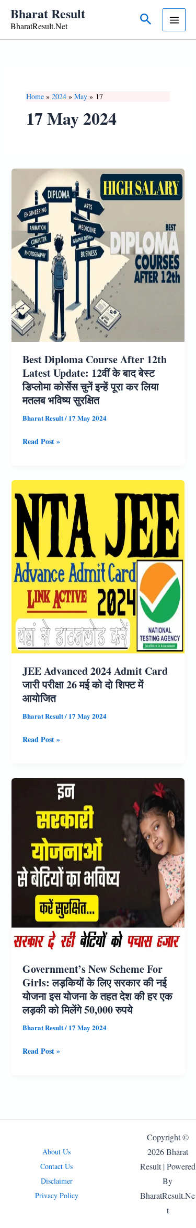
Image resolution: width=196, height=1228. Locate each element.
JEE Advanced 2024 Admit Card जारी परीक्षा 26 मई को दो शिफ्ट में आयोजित (95, 684)
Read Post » (41, 442)
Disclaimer (57, 1181)
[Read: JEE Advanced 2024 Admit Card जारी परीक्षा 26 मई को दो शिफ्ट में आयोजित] (98, 565)
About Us (56, 1152)
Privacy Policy (56, 1195)
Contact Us (56, 1166)
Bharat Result (47, 13)
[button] (146, 20)
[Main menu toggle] (174, 19)
